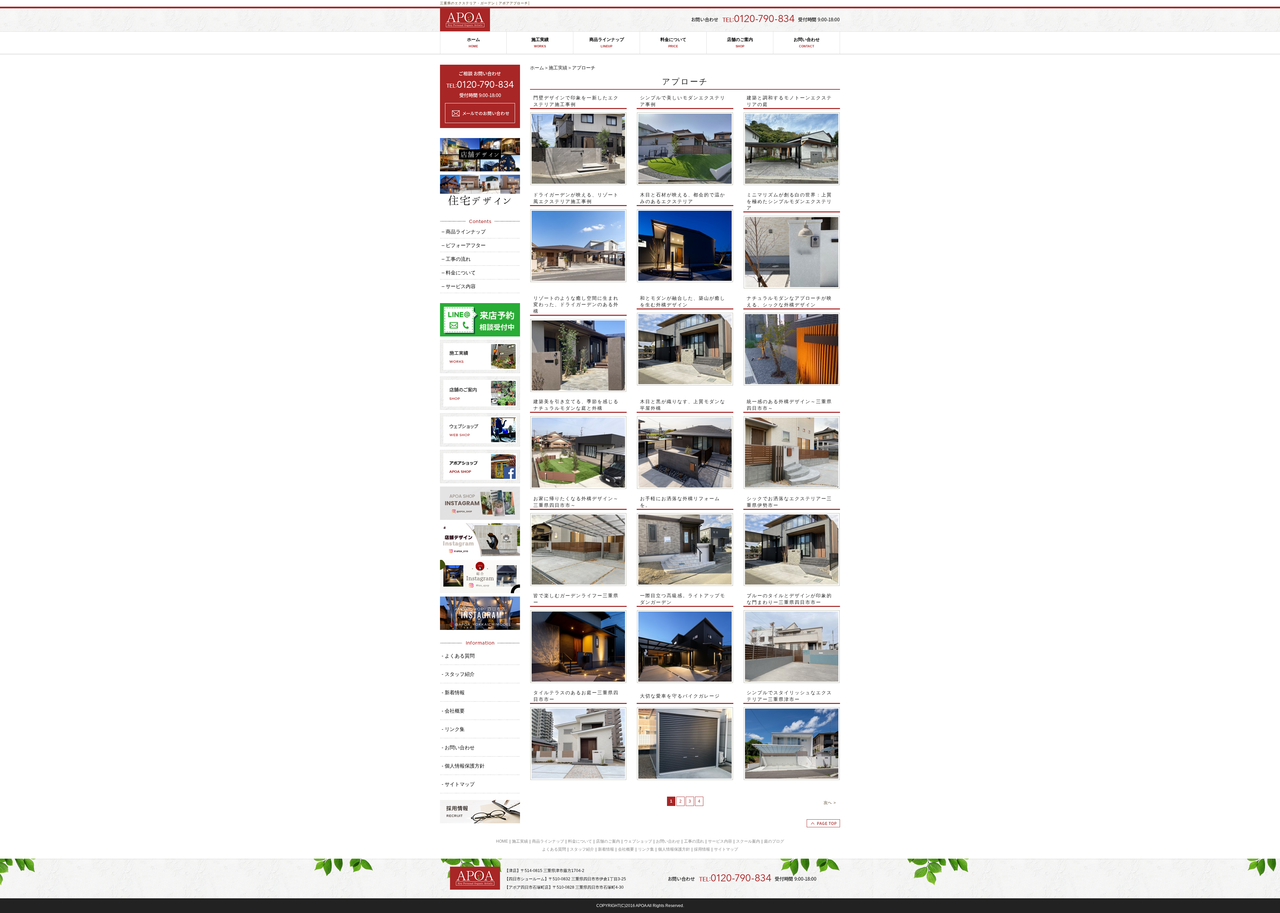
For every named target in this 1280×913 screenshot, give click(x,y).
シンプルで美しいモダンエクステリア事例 (682, 101)
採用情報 (702, 849)
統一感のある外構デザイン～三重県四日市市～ (789, 405)
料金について (673, 42)
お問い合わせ (807, 42)
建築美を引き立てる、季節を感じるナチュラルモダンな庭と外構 (576, 405)
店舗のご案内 (740, 42)
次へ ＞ (830, 802)
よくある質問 (554, 849)
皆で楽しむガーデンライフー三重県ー (576, 599)
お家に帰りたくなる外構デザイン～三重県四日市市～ (576, 502)
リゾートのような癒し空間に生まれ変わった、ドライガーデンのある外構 (576, 304)
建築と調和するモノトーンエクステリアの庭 (789, 101)
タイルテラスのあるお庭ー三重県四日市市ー (576, 696)
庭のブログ (774, 841)
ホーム (473, 42)
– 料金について (459, 272)
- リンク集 (453, 729)
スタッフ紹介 (582, 849)
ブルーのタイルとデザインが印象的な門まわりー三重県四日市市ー (789, 599)
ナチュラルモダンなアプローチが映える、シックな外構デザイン (789, 301)
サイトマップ (726, 849)
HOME (502, 841)
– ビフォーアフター (464, 245)
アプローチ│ (520, 3)
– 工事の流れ (456, 259)
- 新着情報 (453, 692)
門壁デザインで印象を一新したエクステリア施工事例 (576, 101)
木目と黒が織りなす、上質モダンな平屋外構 (682, 405)
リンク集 (646, 849)
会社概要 (626, 849)
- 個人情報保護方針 (463, 766)
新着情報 (606, 849)
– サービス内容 (459, 286)
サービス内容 (720, 841)
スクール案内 (748, 841)
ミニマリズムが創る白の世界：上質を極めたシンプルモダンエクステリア (789, 201)
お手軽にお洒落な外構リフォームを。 (680, 502)
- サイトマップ (458, 784)
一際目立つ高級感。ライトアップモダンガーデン (682, 599)
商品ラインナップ (606, 42)
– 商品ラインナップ (464, 231)
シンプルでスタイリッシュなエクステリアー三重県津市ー (789, 696)
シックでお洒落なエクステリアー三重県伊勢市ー (789, 502)
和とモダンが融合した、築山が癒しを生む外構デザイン (682, 301)
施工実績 (540, 42)
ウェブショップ (638, 841)
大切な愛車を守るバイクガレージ (680, 696)
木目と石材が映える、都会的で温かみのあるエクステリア (682, 198)
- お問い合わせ (458, 747)
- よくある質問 (458, 656)
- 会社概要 (453, 711)
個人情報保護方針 (674, 849)
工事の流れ (694, 841)
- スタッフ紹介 (458, 674)
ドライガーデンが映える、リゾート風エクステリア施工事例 (576, 198)
